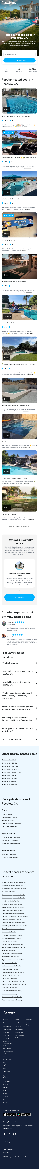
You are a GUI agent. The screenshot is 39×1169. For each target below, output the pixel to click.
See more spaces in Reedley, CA (19, 526)
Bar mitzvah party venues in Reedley (13, 895)
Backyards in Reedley (9, 854)
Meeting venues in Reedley (10, 957)
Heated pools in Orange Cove (11, 772)
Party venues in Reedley (9, 963)
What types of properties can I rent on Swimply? (17, 730)
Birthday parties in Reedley (10, 901)
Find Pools (20, 597)
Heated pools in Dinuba (9, 763)
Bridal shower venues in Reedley (12, 904)
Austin (5, 1094)
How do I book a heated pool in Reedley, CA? (16, 683)
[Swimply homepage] (19, 3)
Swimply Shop (7, 1026)
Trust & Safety (7, 1060)
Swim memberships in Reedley (12, 991)
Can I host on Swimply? (12, 739)
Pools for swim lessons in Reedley (13, 981)
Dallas (5, 1100)
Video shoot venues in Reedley (12, 1000)
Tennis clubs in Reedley (9, 994)
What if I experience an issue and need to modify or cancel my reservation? (17, 696)
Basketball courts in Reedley (11, 843)
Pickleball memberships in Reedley (13, 972)
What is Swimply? (10, 663)
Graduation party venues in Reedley (13, 947)
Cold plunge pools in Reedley (11, 823)
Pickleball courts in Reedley (11, 837)
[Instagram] (14, 1133)
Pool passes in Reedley (9, 978)
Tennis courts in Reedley (10, 840)
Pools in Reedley (7, 814)
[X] (9, 1133)
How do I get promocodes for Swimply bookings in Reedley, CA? (17, 719)
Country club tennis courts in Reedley (14, 923)
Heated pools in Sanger (9, 779)
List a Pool (18, 1023)
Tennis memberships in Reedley (12, 997)
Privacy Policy (7, 1153)
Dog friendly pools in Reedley (11, 938)
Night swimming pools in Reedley (13, 960)
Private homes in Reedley (10, 857)
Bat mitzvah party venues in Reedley (13, 898)
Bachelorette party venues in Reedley (14, 889)
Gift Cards (6, 1032)
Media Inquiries (7, 1029)
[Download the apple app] (10, 1114)
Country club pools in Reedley (11, 920)
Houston (5, 1097)
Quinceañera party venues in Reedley (14, 985)
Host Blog (6, 1038)
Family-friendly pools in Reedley (12, 944)
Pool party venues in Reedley (11, 975)
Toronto (5, 1103)
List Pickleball (18, 1029)
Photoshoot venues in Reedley (11, 966)
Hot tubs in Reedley (8, 820)
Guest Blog (6, 1035)
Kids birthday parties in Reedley (12, 954)
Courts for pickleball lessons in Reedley (14, 926)
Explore (5, 1068)
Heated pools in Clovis (9, 760)
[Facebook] (4, 1133)
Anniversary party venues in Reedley (13, 883)
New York (6, 1084)
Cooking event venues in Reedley (12, 910)
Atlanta (5, 1090)
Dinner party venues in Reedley (12, 935)
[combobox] (19, 54)
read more (25, 127)
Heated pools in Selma (9, 782)
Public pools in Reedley (9, 826)
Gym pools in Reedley (9, 951)
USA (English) (8, 1142)
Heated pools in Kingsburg (10, 769)
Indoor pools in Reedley (9, 817)
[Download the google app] (24, 1114)
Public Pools (6, 1071)
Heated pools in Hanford (10, 766)
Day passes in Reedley (9, 932)
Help (4, 1057)
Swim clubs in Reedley (9, 988)
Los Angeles (6, 1081)
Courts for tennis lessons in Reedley (13, 929)
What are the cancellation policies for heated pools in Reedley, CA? (17, 708)
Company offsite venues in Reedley (13, 907)
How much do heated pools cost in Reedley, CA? (17, 672)
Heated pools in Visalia (9, 785)
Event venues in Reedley (10, 941)
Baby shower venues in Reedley (12, 886)
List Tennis (18, 1026)
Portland (5, 1087)
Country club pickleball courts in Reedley (15, 917)
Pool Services (7, 1048)
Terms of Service (8, 1150)
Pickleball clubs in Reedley (10, 969)
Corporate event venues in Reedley (13, 913)
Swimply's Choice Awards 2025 (7, 1043)
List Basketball (19, 1032)
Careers (5, 1023)
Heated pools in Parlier (9, 775)
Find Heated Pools (20, 60)
